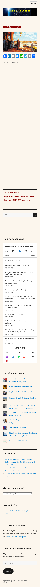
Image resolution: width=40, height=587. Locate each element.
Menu (33, 3)
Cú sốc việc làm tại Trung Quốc (14, 314)
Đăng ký (8, 571)
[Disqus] (20, 98)
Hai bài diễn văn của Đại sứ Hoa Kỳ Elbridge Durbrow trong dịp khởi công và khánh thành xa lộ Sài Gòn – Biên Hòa (20, 462)
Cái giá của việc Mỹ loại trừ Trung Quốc (17, 290)
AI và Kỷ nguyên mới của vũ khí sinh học (17, 265)
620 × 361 (15, 62)
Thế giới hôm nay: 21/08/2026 (17, 427)
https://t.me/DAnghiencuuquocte (16, 537)
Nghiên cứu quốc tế (9, 581)
